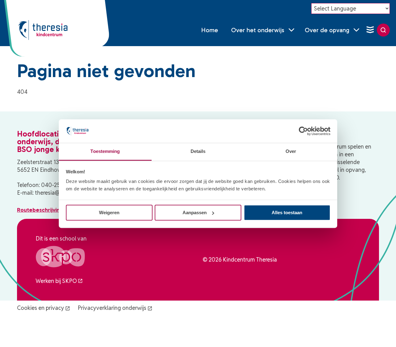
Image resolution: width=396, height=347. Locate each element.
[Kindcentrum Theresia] (43, 30)
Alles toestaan (287, 212)
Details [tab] (198, 151)
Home (209, 30)
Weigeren (109, 212)
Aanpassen (195, 212)
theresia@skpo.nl (56, 192)
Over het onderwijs (257, 30)
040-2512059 (58, 185)
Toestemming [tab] (105, 151)
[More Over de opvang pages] (356, 30)
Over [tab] (291, 151)
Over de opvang (327, 30)
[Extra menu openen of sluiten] (370, 30)
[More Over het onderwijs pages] (291, 30)
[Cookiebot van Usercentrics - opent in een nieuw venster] (303, 131)
